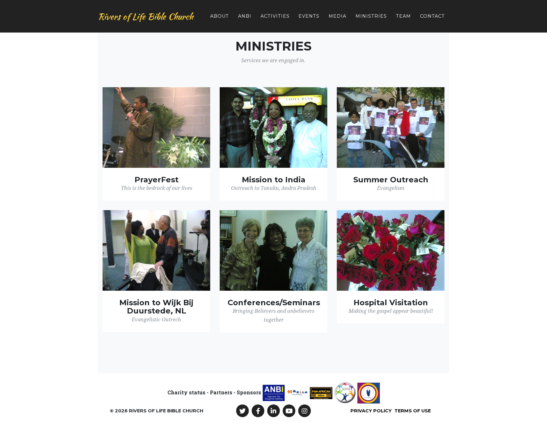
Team (403, 16)
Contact (432, 16)
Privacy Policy (371, 411)
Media (337, 16)
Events (309, 16)
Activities (275, 16)
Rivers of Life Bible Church (145, 16)
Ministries (371, 16)
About (219, 16)
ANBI (244, 16)
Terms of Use (412, 411)
